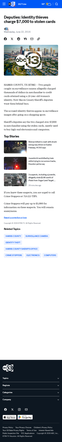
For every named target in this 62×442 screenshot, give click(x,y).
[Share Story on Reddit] (18, 38)
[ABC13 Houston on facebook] (5, 410)
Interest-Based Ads (46, 430)
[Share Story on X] (12, 38)
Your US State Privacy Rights (13, 430)
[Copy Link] (38, 38)
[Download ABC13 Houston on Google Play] (25, 417)
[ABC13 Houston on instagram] (19, 410)
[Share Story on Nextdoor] (25, 38)
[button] (4, 4)
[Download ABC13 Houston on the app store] (9, 417)
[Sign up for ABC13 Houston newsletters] (26, 410)
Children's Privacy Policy (43, 427)
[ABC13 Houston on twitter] (12, 410)
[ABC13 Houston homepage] (11, 4)
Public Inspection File (11, 433)
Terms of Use (31, 430)
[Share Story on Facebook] (5, 38)
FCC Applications (27, 433)
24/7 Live (22, 4)
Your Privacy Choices (23, 427)
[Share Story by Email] (31, 38)
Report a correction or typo (15, 217)
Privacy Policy (8, 427)
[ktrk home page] (8, 368)
